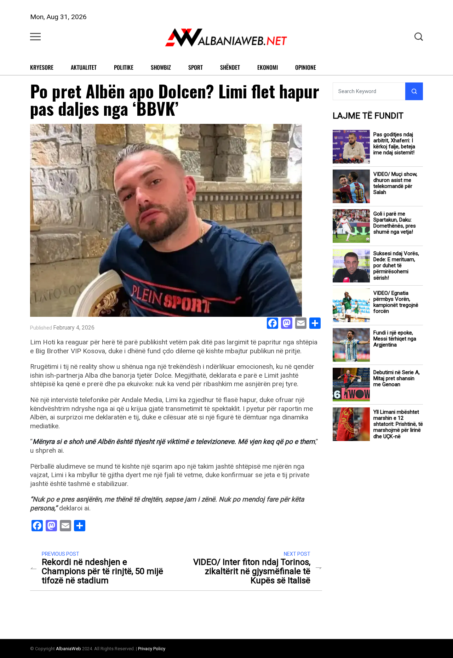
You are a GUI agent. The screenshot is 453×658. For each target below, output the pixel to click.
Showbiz (161, 67)
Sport (195, 67)
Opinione (305, 67)
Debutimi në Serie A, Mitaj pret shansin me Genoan (396, 379)
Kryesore (41, 67)
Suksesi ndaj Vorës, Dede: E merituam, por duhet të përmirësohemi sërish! (396, 266)
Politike (123, 67)
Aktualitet (84, 67)
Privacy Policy (151, 648)
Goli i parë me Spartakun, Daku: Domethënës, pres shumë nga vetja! (394, 223)
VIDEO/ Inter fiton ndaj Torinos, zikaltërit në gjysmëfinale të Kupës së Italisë (251, 571)
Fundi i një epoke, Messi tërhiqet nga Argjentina (394, 339)
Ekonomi (267, 67)
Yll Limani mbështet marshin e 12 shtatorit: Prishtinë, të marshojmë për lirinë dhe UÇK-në (398, 424)
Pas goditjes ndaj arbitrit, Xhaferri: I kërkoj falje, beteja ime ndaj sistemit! (394, 144)
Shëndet (230, 67)
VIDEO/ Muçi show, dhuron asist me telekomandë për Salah (395, 183)
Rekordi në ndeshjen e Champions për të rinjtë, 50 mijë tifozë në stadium (102, 571)
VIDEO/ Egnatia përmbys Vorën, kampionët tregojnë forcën (395, 302)
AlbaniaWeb (68, 648)
